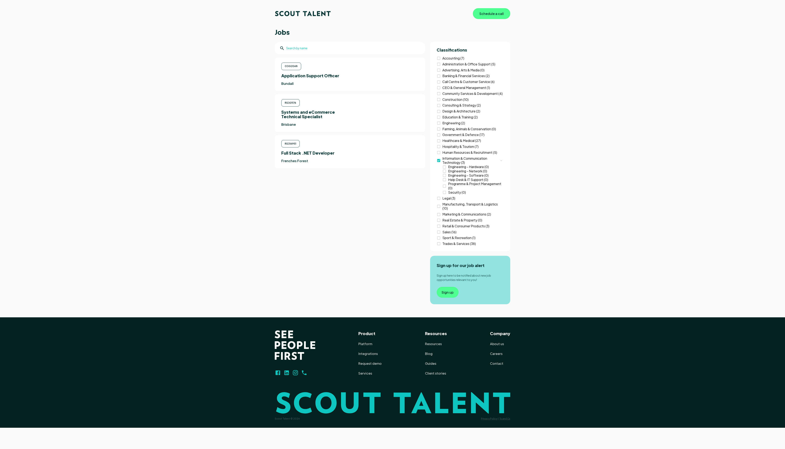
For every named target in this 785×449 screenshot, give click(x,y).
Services (365, 373)
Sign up (448, 292)
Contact (496, 363)
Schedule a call (491, 13)
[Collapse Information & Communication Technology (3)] (501, 160)
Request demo (370, 363)
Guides (430, 363)
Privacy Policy (489, 418)
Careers (496, 353)
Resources (436, 333)
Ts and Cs (504, 418)
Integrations (368, 353)
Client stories (435, 373)
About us (497, 344)
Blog (429, 353)
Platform (365, 344)
